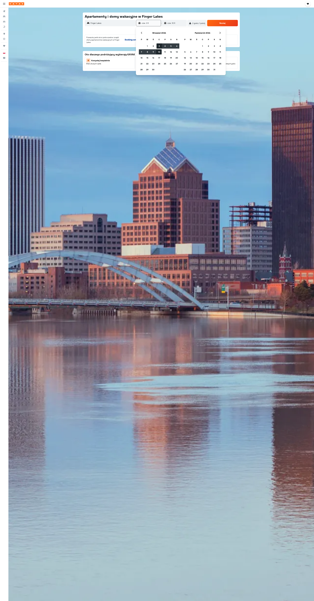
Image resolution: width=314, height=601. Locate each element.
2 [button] (153, 46)
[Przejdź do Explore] (4, 33)
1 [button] (147, 46)
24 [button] (159, 63)
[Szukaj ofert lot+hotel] (4, 26)
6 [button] (176, 46)
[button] (4, 4)
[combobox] (112, 23)
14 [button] (141, 58)
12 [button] (171, 52)
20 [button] (177, 58)
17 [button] (159, 58)
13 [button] (177, 52)
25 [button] (165, 63)
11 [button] (165, 52)
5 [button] (170, 46)
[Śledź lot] (4, 38)
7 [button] (141, 52)
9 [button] (153, 52)
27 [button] (177, 63)
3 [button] (159, 46)
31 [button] (214, 69)
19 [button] (171, 58)
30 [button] (153, 69)
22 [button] (147, 63)
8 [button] (147, 52)
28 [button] (141, 69)
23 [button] (153, 63)
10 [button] (159, 52)
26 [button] (171, 63)
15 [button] (147, 58)
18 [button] (165, 58)
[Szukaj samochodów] (4, 21)
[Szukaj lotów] (4, 11)
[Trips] (4, 45)
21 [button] (141, 63)
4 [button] (165, 46)
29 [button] (147, 69)
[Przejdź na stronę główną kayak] (16, 3)
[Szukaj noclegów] (4, 16)
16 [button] (153, 58)
